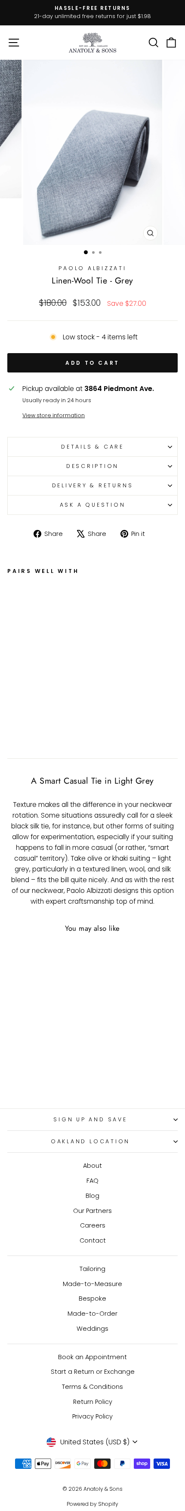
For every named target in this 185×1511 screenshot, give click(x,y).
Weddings (92, 1328)
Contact (93, 1240)
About (92, 1165)
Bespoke (92, 1298)
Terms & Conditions (92, 1386)
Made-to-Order (92, 1313)
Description (92, 466)
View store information (53, 415)
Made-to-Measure (92, 1284)
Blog (92, 1195)
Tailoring (92, 1269)
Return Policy (92, 1401)
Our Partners (92, 1210)
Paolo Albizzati (92, 268)
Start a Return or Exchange (93, 1371)
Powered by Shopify (92, 1504)
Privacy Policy (92, 1416)
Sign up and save (90, 1119)
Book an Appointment (92, 1357)
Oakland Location (90, 1141)
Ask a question (93, 504)
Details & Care (92, 446)
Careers (92, 1225)
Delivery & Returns (92, 485)
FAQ (92, 1180)
